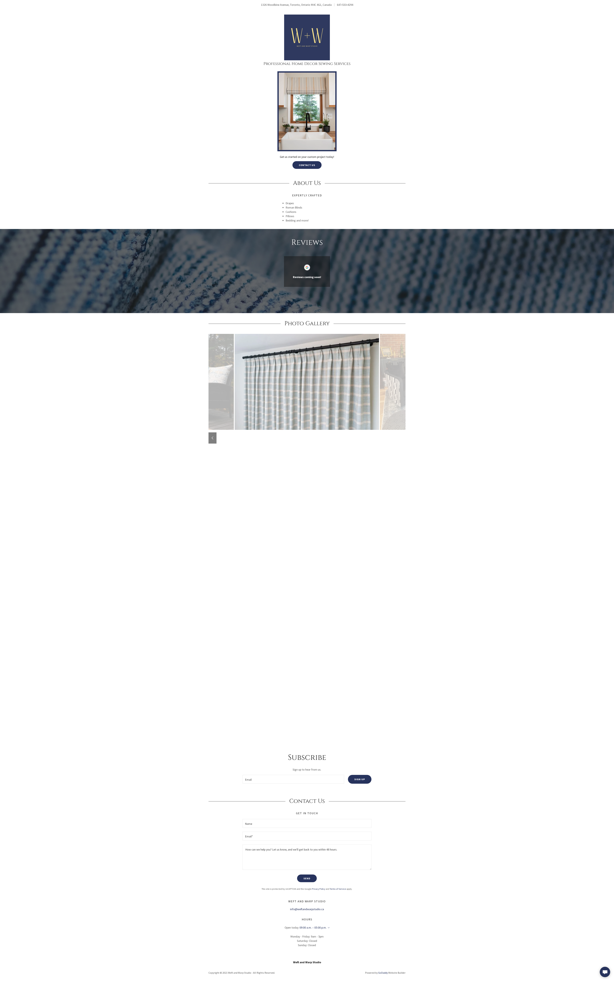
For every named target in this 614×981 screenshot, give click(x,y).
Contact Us (307, 165)
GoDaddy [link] (383, 972)
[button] (328, 927)
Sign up (359, 779)
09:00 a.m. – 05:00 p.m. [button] (313, 927)
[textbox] (293, 779)
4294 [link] (350, 5)
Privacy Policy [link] (318, 888)
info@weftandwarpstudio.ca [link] (307, 909)
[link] (307, 37)
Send (306, 878)
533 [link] (344, 5)
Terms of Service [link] (338, 888)
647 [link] (339, 5)
